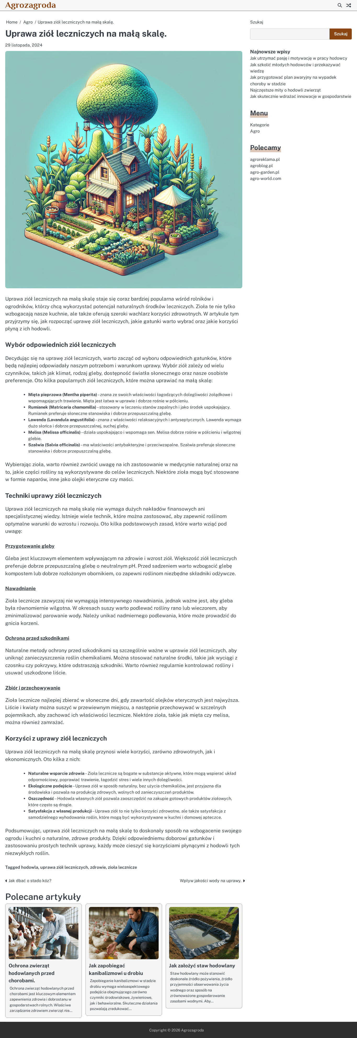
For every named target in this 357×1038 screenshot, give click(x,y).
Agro (255, 131)
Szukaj (256, 22)
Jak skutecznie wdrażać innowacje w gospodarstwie (300, 96)
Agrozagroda (30, 5)
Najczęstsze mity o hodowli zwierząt (285, 90)
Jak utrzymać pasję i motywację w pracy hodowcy (298, 58)
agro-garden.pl (264, 172)
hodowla (29, 867)
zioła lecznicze (122, 867)
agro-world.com (265, 178)
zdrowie (98, 867)
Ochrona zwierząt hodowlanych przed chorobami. (32, 973)
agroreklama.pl (265, 159)
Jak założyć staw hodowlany (202, 965)
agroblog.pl (261, 165)
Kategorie (259, 124)
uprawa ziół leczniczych (64, 867)
